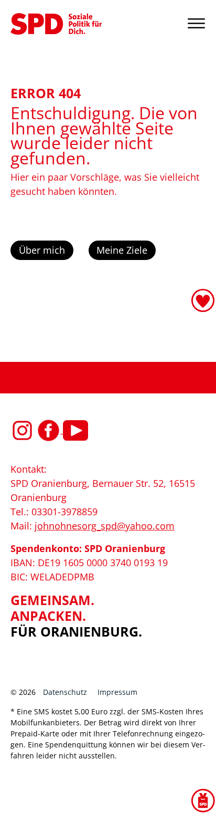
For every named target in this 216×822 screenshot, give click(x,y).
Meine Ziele (121, 250)
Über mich (42, 250)
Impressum (117, 692)
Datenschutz (65, 692)
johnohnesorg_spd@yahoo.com (105, 525)
